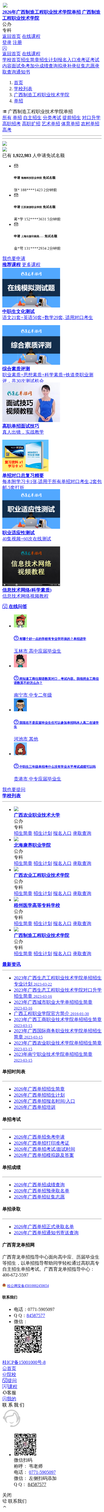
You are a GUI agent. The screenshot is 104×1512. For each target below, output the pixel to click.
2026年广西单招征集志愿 (39, 1196)
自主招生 (32, 117)
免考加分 (30, 65)
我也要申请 (13, 258)
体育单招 (70, 123)
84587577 (36, 1315)
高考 (7, 129)
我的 (11, 1398)
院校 (11, 1374)
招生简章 (30, 59)
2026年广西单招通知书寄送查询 (46, 1232)
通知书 (23, 71)
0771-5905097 (42, 1472)
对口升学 (91, 117)
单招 (18, 100)
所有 (7, 117)
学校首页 (11, 59)
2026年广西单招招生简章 (39, 1088)
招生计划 (48, 59)
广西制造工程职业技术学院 (41, 94)
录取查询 (82, 833)
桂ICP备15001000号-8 (24, 1362)
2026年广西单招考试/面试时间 (44, 1149)
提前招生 (71, 117)
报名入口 (67, 59)
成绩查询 (48, 65)
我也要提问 (13, 789)
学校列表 (23, 88)
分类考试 (52, 117)
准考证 (83, 59)
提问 (12, 1380)
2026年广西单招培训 (34, 1107)
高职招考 (11, 123)
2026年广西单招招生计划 (39, 1095)
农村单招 (90, 123)
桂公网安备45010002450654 (28, 1286)
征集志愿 (85, 65)
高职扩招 (31, 123)
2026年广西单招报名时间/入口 (44, 1101)
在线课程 (31, 36)
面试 (16, 65)
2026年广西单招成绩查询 (39, 1184)
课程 (12, 1386)
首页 (18, 82)
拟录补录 (67, 65)
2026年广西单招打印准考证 (41, 1143)
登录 (7, 42)
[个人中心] (4, 48)
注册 (17, 42)
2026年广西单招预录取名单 (41, 1190)
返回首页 (11, 36)
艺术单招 (51, 123)
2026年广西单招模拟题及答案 (44, 1155)
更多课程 (31, 264)
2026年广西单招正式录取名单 (44, 1226)
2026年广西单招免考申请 (39, 1137)
